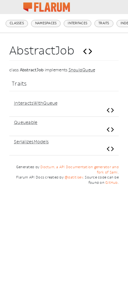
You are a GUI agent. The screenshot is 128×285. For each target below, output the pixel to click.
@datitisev (74, 177)
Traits (103, 23)
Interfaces (77, 23)
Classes (17, 23)
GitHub (111, 183)
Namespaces (46, 23)
